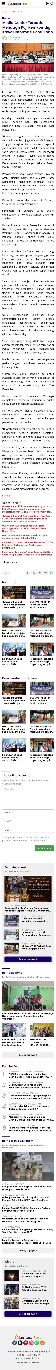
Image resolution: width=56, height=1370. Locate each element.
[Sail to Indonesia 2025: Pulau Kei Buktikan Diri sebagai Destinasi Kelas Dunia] (11, 1289)
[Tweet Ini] (33, 572)
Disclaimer (34, 1354)
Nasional (6, 18)
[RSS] (42, 1343)
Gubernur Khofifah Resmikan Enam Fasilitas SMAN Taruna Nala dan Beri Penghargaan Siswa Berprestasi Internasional (26, 519)
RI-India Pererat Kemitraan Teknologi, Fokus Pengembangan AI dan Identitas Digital (30, 1129)
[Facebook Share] (27, 572)
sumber (6, 495)
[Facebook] (14, 1343)
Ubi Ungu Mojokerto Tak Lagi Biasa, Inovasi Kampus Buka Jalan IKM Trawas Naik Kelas (25, 1198)
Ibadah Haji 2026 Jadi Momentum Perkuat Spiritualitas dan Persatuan (14, 1042)
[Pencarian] (52, 3)
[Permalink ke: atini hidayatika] (4, 38)
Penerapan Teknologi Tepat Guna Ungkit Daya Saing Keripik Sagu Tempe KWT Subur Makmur (27, 553)
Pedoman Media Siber (28, 1358)
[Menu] (4, 3)
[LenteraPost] (17, 3)
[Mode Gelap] (47, 3)
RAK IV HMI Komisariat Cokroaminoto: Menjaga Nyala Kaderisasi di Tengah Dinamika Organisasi (28, 1016)
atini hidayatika (15, 37)
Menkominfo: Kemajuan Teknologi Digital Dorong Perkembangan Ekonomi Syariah (30, 1118)
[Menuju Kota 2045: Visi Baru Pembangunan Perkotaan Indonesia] (11, 1275)
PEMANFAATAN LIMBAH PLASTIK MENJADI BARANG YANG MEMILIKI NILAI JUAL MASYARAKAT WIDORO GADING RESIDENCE (40, 1042)
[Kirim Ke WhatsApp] (51, 572)
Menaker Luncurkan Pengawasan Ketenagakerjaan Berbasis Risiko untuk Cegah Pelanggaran (27, 1241)
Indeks (11, 1351)
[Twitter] (20, 1343)
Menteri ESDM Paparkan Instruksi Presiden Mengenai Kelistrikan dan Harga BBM (25, 1220)
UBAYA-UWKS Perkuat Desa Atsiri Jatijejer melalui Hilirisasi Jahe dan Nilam (25, 536)
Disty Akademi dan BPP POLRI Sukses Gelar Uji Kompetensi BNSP (29, 1107)
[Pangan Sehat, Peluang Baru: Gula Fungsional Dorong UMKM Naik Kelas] (28, 1166)
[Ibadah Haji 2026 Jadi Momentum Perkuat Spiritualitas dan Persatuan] (14, 1030)
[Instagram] (31, 1343)
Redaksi (20, 1354)
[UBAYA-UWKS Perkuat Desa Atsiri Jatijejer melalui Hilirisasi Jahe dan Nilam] (42, 621)
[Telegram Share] (45, 572)
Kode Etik (24, 1351)
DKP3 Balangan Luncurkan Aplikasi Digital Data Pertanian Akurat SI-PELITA (30, 1075)
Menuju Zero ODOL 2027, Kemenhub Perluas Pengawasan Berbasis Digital (26, 1209)
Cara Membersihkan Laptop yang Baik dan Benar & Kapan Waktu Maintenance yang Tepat (31, 1097)
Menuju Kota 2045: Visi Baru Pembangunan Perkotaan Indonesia (34, 1275)
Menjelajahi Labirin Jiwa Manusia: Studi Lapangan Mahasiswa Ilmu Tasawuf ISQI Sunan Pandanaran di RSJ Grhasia (36, 1302)
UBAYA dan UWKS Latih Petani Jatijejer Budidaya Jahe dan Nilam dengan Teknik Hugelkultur (24, 528)
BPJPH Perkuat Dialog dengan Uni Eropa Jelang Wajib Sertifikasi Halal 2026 (27, 1231)
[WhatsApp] (36, 1343)
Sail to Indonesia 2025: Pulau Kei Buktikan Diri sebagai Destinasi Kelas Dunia (35, 1288)
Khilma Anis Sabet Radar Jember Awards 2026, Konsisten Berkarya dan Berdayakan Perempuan (27, 545)
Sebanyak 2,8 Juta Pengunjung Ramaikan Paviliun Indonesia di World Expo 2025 (29, 1086)
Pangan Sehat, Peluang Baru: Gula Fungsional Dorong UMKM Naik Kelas (27, 1188)
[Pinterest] (25, 1343)
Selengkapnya (27, 959)
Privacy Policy (39, 1351)
